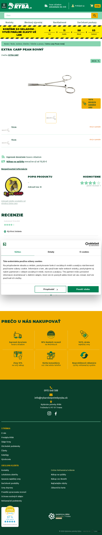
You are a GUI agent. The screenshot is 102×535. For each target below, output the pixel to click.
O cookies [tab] (84, 252)
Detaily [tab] (51, 252)
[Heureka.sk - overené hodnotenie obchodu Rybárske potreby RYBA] (10, 516)
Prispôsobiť (48, 289)
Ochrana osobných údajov (12, 496)
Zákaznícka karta (58, 488)
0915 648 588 (51, 390)
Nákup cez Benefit (59, 479)
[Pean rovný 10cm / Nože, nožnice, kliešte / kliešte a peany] (5, 130)
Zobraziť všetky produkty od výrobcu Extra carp (13, 202)
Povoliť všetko (83, 289)
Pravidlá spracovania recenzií (13, 492)
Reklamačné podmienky (11, 501)
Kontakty (5, 470)
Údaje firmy (6, 442)
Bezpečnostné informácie (14, 169)
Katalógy (5, 455)
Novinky (9, 22)
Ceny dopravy (7, 488)
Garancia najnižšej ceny (11, 479)
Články (4, 451)
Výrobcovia (6, 459)
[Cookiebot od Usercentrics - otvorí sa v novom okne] (87, 244)
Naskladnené (59, 22)
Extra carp (13, 55)
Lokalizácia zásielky (9, 475)
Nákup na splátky (15, 161)
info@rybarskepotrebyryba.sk (51, 397)
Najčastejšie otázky (59, 483)
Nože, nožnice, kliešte (20, 44)
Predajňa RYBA (7, 437)
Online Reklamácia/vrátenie (63, 470)
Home (6, 44)
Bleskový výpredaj (33, 22)
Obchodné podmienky (10, 446)
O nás (3, 433)
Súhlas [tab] (17, 252)
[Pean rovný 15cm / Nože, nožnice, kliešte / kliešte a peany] (5, 143)
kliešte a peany (37, 44)
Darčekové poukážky (10, 483)
